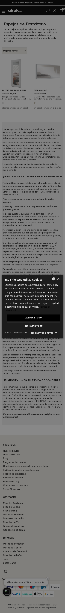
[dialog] (32, 306)
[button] (44, 332)
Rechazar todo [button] (33, 325)
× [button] (58, 279)
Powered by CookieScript (16, 332)
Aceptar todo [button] (33, 317)
